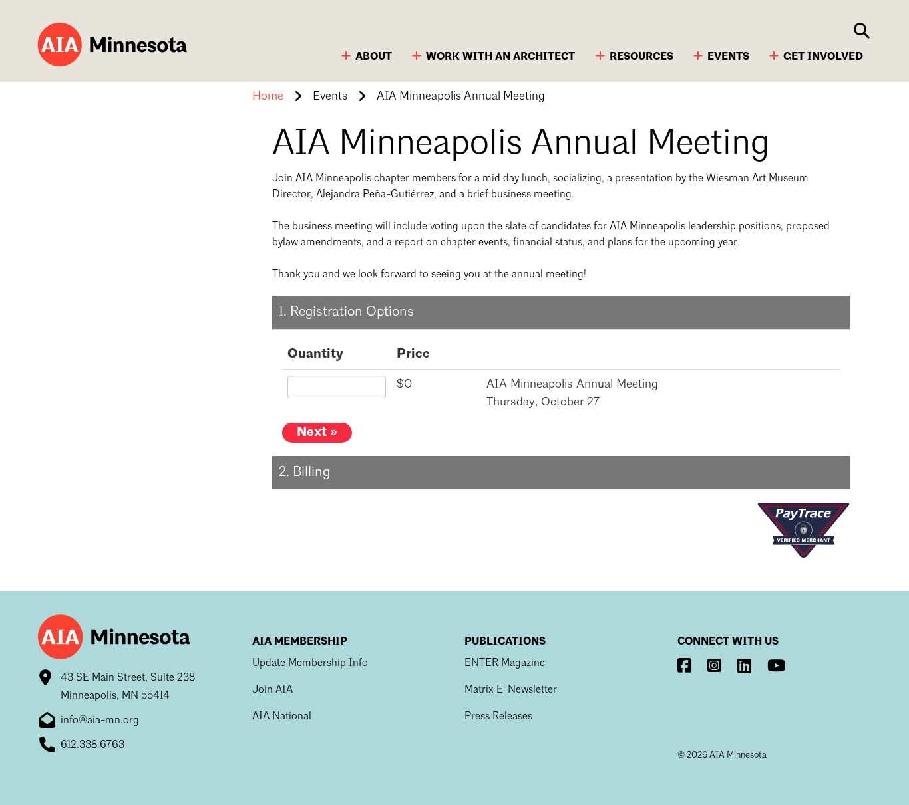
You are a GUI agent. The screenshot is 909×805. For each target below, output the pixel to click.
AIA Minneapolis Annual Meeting (461, 96)
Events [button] (728, 57)
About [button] (373, 57)
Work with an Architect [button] (500, 57)
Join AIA (272, 690)
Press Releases (498, 716)
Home (267, 96)
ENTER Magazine (504, 663)
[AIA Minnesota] (110, 46)
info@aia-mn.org (100, 720)
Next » (317, 432)
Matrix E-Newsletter (510, 690)
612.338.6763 (92, 745)
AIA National (281, 716)
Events (330, 96)
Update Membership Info (310, 663)
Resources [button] (641, 57)
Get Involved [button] (823, 57)
